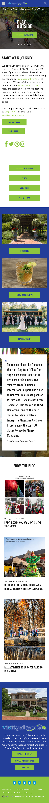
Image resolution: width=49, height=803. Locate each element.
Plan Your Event (10, 9)
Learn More (24, 34)
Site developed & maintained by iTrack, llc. (29, 797)
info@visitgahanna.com (13, 115)
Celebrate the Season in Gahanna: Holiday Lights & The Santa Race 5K (23, 587)
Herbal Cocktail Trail (28, 85)
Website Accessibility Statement (13, 793)
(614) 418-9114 (11, 112)
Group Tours (38, 9)
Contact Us (24, 767)
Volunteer (25, 9)
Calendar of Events (27, 79)
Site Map (29, 793)
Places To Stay (24, 198)
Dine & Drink (24, 188)
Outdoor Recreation (24, 168)
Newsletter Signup (24, 754)
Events (24, 178)
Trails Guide (13, 131)
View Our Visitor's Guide (24, 760)
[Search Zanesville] (45, 4)
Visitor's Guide (14, 122)
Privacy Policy (36, 789)
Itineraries (24, 251)
